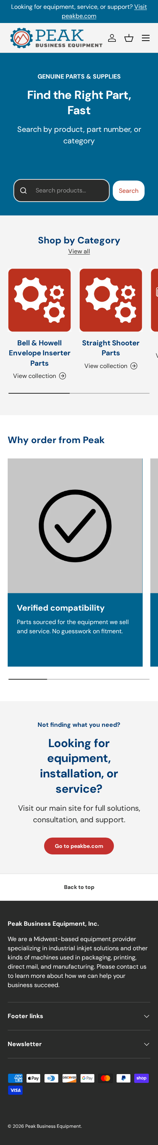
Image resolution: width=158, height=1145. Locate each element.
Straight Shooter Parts (111, 348)
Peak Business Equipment (53, 1126)
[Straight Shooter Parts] (111, 300)
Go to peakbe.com (79, 846)
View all (79, 251)
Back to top (79, 887)
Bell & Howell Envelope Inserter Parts (40, 353)
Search (128, 191)
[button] (128, 38)
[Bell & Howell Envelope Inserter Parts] (39, 300)
